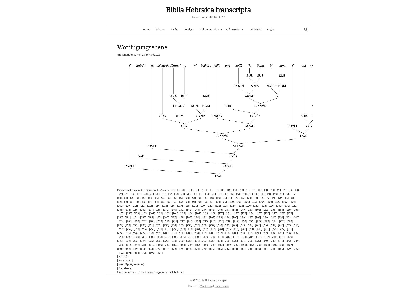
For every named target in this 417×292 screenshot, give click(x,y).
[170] (221, 213)
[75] (255, 198)
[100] (231, 201)
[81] (293, 198)
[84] (132, 201)
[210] (167, 221)
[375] (174, 248)
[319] (282, 237)
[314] (244, 237)
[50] (282, 194)
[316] (259, 237)
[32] (170, 194)
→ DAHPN (255, 29)
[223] (267, 221)
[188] (181, 217)
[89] (163, 201)
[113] (150, 205)
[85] (138, 201)
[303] (160, 237)
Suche (174, 29)
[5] (192, 190)
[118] (187, 205)
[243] (242, 225)
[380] (212, 248)
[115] (165, 205)
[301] (144, 237)
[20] (279, 190)
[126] (248, 205)
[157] (121, 213)
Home (146, 29)
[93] (187, 201)
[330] (189, 241)
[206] (137, 221)
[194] (227, 217)
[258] (175, 229)
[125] (241, 205)
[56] (138, 198)
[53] (119, 198)
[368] (120, 248)
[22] (291, 190)
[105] (270, 201)
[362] (251, 244)
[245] (258, 225)
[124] (233, 205)
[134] (128, 209)
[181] (128, 217)
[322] (128, 241)
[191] (204, 217)
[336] (235, 241)
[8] (206, 190)
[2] (178, 190)
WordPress (206, 286)
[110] (127, 205)
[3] (183, 190)
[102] (247, 201)
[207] (144, 221)
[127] (256, 205)
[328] (174, 241)
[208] (152, 221)
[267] (244, 229)
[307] (190, 237)
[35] (189, 194)
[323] (135, 241)
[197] (250, 217)
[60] (163, 198)
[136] (143, 209)
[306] (183, 237)
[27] (139, 194)
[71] (231, 198)
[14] (241, 190)
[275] (128, 233)
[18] (266, 190)
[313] (236, 237)
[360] (236, 244)
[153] (273, 209)
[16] (254, 190)
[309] (205, 237)
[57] (144, 198)
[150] (250, 209)
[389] (281, 248)
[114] (157, 205)
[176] (267, 213)
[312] (228, 237)
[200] (273, 217)
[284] (197, 233)
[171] (228, 213)
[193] (220, 217)
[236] (189, 225)
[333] (212, 241)
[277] (143, 233)
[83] (125, 201)
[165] (183, 213)
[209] (160, 221)
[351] (167, 244)
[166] (190, 213)
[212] (182, 221)
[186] (166, 217)
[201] (281, 217)
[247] (273, 225)
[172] (236, 213)
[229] (135, 225)
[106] (277, 201)
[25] (127, 194)
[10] (217, 190)
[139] (166, 209)
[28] (145, 194)
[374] (166, 248)
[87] (150, 201)
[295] (281, 233)
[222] (259, 221)
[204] (121, 221)
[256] (160, 229)
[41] (226, 194)
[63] (181, 198)
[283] (189, 233)
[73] (243, 198)
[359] (228, 244)
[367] (290, 244)
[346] (129, 244)
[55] (132, 198)
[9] (211, 190)
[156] (296, 209)
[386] (258, 248)
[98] (218, 201)
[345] (121, 244)
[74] (249, 198)
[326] (158, 241)
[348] (144, 244)
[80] (286, 198)
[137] (151, 209)
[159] (137, 213)
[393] (129, 252)
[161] (152, 213)
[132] (294, 205)
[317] (267, 237)
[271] (274, 229)
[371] (143, 248)
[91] (175, 201)
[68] (212, 198)
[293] (265, 233)
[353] (183, 244)
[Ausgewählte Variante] (130, 190)
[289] (235, 233)
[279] (158, 233)
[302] (152, 237)
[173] (244, 213)
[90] (169, 201)
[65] (194, 198)
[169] (213, 213)
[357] (213, 244)
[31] (164, 194)
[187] (174, 217)
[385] (250, 248)
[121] (210, 205)
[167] (198, 213)
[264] (221, 229)
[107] (285, 201)
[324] (143, 241)
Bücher (160, 29)
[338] (250, 241)
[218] (228, 221)
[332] (204, 241)
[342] (281, 241)
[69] (218, 198)
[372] (151, 248)
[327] (166, 241)
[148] (235, 209)
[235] (181, 225)
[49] (275, 194)
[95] (200, 201)
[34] (182, 194)
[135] (135, 209)
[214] (198, 221)
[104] (262, 201)
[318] (274, 237)
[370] (135, 248)
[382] (227, 248)
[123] (225, 205)
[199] (265, 217)
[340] (265, 241)
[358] (221, 244)
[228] (128, 225)
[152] (265, 209)
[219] (236, 221)
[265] (228, 229)
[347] (137, 244)
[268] (251, 229)
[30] (158, 194)
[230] (143, 225)
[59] (156, 198)
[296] (288, 233)
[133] (120, 209)
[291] (250, 233)
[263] (213, 229)
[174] (251, 213)
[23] (297, 190)
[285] (204, 233)
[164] (175, 213)
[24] (121, 194)
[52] (294, 194)
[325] (151, 241)
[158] (129, 213)
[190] (197, 217)
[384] (242, 248)
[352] (175, 244)
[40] (220, 194)
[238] (204, 225)
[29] (152, 194)
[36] (195, 194)
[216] (213, 221)
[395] (144, 252)
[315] (251, 237)
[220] (244, 221)
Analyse (189, 29)
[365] (274, 244)
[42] (232, 194)
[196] (242, 217)
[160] (144, 213)
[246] (265, 225)
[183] (143, 217)
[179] (290, 213)
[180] (120, 217)
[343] (288, 241)
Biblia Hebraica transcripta (208, 10)
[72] (237, 198)
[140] (174, 209)
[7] (202, 190)
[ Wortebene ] (125, 260)
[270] (267, 229)
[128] (264, 205)
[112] (142, 205)
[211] (175, 221)
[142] (189, 209)
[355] (198, 244)
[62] (175, 198)
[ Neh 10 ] (122, 256)
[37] (201, 194)
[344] (296, 241)
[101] (239, 201)
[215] (205, 221)
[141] (181, 209)
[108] (293, 201)
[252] (129, 229)
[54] (125, 198)
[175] (259, 213)
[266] (236, 229)
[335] (227, 241)
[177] (274, 213)
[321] (120, 241)
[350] (160, 244)
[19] (272, 190)
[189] (189, 217)
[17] (260, 190)
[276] (135, 233)
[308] (198, 237)
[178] (282, 213)
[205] (129, 221)
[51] (288, 194)
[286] (212, 233)
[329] (181, 241)
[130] (279, 205)
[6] (197, 190)
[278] (151, 233)
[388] (273, 248)
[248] (281, 225)
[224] (274, 221)
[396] (152, 252)
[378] (197, 248)
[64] (187, 198)
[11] (223, 190)
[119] (195, 205)
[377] (189, 248)
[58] (150, 198)
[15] (248, 190)
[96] (206, 201)
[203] (296, 217)
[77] (268, 198)
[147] (227, 209)
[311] (221, 237)
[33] (176, 194)
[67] (206, 198)
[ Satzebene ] (124, 268)
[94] (194, 201)
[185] (158, 217)
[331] (197, 241)
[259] (183, 229)
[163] (167, 213)
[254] (144, 229)
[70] (225, 198)
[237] (197, 225)
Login (270, 29)
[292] (258, 233)
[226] (290, 221)
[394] (137, 252)
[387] (265, 248)
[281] (174, 233)
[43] (238, 194)
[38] (207, 194)
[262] (205, 229)
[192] (212, 217)
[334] (220, 241)
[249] (288, 225)
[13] (235, 190)
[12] (229, 190)
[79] (280, 198)
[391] (296, 248)
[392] (121, 252)
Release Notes (234, 29)
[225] (282, 221)
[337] (242, 241)
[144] (204, 209)
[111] (135, 205)
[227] (120, 225)
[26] (133, 194)
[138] (158, 209)
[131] (287, 205)
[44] (244, 194)
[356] (205, 244)
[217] (221, 221)
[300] (137, 237)
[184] (151, 217)
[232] (158, 225)
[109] (120, 205)
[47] (263, 194)
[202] (288, 217)
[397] (160, 252)
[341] (273, 241)
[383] (235, 248)
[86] (144, 201)
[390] (288, 248)
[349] (152, 244)
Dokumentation (209, 29)
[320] (290, 237)
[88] (156, 201)
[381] (220, 248)
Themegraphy (222, 286)
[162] (160, 213)
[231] (151, 225)
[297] (296, 233)
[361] (244, 244)
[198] (258, 217)
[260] (190, 229)
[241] (227, 225)
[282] (181, 233)
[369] (128, 248)
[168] (205, 213)
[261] (198, 229)
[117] (180, 205)
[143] (197, 209)
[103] (254, 201)
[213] (190, 221)
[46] (257, 194)
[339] (258, 241)
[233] (166, 225)
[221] (251, 221)
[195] (235, 217)
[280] (166, 233)
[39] (213, 194)
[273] (290, 229)
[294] (273, 233)
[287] (220, 233)
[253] (137, 229)
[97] (212, 201)
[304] (167, 237)
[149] (242, 209)
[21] (285, 190)
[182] (135, 217)
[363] (259, 244)
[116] (172, 205)
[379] (204, 248)
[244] (250, 225)
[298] (121, 237)
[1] (173, 190)
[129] (271, 205)
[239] (212, 225)
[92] (181, 201)
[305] (175, 237)
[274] (120, 233)
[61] (169, 198)
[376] (181, 248)
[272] (282, 229)
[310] (213, 237)
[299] (129, 237)
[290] (242, 233)
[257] (167, 229)
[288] (227, 233)
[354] (190, 244)
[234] (174, 225)
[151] (258, 209)
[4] (188, 190)
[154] (281, 209)
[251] (121, 229)
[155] (288, 209)
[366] (282, 244)
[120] (202, 205)
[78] (274, 198)
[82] (119, 201)
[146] (220, 209)
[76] (262, 198)
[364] (267, 244)
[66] (200, 198)
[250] (296, 225)
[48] (269, 194)
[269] (259, 229)
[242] (235, 225)
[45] (251, 194)
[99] (225, 201)
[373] (158, 248)
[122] (218, 205)
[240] (220, 225)
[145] (212, 209)
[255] (152, 229)
